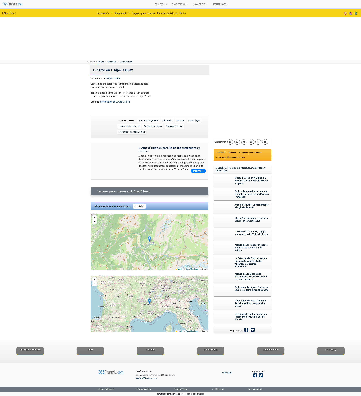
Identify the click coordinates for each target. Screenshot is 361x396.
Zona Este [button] (160, 4)
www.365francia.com (146, 378)
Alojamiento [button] (121, 13)
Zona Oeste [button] (199, 4)
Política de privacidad (195, 394)
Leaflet (180, 269)
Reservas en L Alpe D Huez (132, 132)
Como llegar (194, 120)
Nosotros (227, 372)
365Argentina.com (106, 389)
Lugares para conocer (143, 13)
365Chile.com (218, 389)
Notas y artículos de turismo (231, 157)
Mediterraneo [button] (220, 4)
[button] (149, 239)
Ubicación (167, 120)
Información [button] (103, 13)
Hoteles (140, 206)
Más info (197, 171)
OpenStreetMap (192, 269)
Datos (233, 153)
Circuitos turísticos (153, 126)
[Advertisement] (180, 38)
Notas (183, 13)
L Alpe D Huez (9, 13)
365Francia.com (255, 389)
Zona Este (111, 62)
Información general (149, 120)
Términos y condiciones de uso (170, 394)
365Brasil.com (180, 389)
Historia (180, 120)
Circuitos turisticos (167, 13)
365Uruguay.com (143, 389)
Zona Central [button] (179, 4)
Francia (101, 62)
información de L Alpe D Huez (115, 101)
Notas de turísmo (174, 126)
